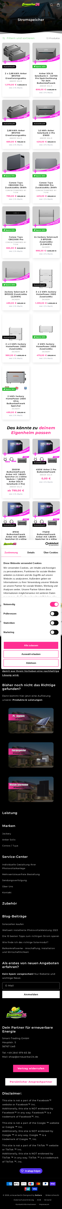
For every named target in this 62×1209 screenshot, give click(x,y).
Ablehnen (31, 663)
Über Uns (7, 886)
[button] (3, 5)
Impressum (44, 1204)
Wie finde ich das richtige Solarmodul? (25, 942)
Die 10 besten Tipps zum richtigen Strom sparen (30, 936)
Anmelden (31, 994)
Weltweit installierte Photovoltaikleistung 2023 (30, 930)
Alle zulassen (31, 645)
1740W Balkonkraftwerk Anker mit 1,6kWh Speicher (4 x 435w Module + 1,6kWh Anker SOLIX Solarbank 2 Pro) (46, 539)
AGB (39, 1200)
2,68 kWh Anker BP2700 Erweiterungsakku (16, 132)
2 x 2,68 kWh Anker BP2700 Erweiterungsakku (16, 75)
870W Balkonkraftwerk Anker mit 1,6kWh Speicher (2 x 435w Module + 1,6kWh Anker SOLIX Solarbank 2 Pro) (15, 539)
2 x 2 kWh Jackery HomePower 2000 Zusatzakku (16, 346)
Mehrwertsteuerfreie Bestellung (21, 874)
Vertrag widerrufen (31, 1068)
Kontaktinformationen (26, 1204)
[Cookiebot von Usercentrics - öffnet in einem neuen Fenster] (45, 544)
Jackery (6, 833)
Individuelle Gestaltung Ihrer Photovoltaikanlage (19, 866)
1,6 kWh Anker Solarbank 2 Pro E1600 (46, 132)
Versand (47, 1200)
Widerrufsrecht (52, 1195)
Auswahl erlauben (31, 654)
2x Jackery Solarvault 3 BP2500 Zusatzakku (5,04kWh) (46, 240)
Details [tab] (31, 552)
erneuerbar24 (16, 1195)
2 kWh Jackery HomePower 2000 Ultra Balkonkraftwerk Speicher (16, 401)
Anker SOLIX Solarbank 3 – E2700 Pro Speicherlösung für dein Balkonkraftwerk (46, 78)
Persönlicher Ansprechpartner (31, 1081)
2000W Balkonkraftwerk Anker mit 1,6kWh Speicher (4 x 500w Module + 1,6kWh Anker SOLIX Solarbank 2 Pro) (16, 476)
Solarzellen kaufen (13, 924)
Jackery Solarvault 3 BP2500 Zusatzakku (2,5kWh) (16, 294)
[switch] (54, 613)
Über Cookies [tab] (51, 552)
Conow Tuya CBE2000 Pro (16, 238)
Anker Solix (8, 839)
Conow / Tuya (10, 845)
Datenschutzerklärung (24, 1200)
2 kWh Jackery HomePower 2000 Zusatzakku (46, 346)
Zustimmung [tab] (11, 552)
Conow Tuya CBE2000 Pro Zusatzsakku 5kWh (15, 185)
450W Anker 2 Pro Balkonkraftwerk (46, 470)
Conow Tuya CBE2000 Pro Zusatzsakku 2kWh (46, 185)
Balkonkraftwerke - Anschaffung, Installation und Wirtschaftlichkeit (28, 950)
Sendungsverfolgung (14, 880)
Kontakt (7, 892)
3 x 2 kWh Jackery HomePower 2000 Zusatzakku (46, 294)
